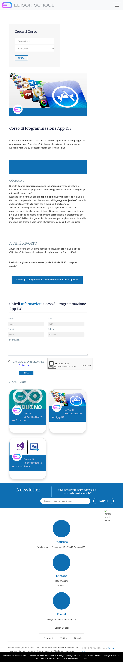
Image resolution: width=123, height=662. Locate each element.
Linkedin (78, 638)
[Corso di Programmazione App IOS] (67, 397)
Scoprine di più (72, 658)
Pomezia (31, 651)
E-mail (11, 329)
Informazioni (14, 339)
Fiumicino (69, 651)
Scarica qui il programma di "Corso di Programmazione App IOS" (47, 279)
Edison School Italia (67, 647)
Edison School (61, 627)
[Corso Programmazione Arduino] (27, 399)
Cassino (48, 651)
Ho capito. (83, 658)
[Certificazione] (80, 112)
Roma (40, 651)
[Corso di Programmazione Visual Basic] (27, 446)
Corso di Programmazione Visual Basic (27, 463)
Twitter (63, 638)
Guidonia (58, 651)
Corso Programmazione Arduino (27, 417)
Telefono (52, 329)
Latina (22, 651)
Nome (11, 318)
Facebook (48, 638)
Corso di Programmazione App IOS (67, 413)
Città (50, 318)
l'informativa (26, 365)
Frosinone (12, 651)
